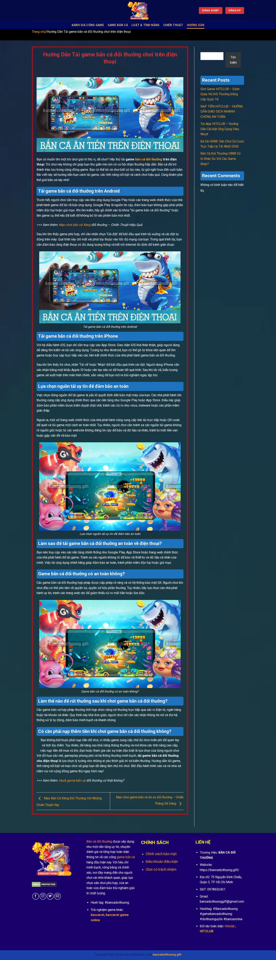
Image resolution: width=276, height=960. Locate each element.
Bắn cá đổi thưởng (99, 841)
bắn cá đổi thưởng (148, 159)
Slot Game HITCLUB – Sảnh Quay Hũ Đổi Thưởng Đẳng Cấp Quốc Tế (219, 94)
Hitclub (230, 926)
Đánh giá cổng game (88, 25)
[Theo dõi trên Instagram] (43, 896)
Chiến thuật (173, 25)
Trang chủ (38, 32)
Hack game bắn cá (72, 780)
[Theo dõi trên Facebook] (35, 896)
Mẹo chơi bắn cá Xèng (75, 225)
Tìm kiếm (206, 49)
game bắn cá (126, 857)
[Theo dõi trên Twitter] (50, 896)
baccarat (97, 915)
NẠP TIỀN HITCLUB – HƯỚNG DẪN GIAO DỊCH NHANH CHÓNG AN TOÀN (221, 111)
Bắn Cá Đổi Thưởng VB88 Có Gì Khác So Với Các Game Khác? (220, 159)
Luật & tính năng (146, 25)
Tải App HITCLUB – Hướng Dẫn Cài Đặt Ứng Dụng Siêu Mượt (219, 129)
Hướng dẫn (195, 25)
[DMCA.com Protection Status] (44, 884)
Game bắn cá (118, 25)
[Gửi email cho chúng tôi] (57, 896)
